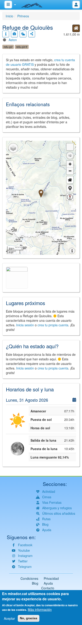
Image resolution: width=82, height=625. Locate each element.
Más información (40, 609)
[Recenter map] (70, 179)
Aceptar (9, 618)
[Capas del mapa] (13, 148)
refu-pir (8, 47)
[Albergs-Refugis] (76, 28)
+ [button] (70, 164)
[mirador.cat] (34, 4)
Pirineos (23, 16)
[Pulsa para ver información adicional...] (5, 34)
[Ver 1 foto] (14, 34)
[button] (70, 188)
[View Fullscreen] (70, 146)
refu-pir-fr (21, 47)
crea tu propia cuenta (53, 325)
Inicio (9, 16)
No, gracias (28, 618)
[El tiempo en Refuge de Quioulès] (23, 34)
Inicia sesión (25, 325)
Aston (13, 39)
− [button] (70, 171)
